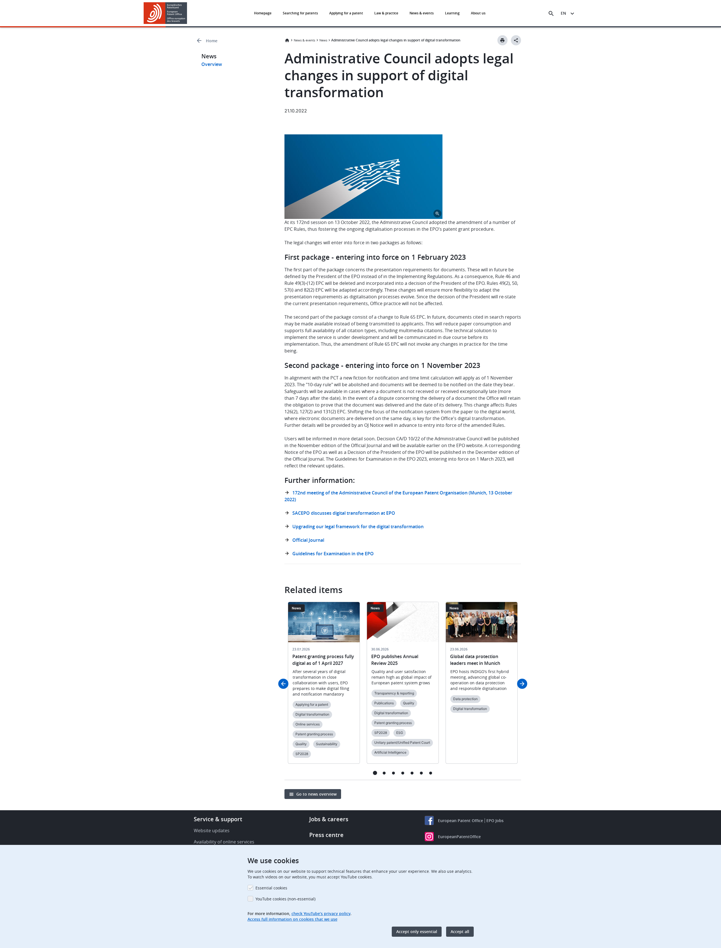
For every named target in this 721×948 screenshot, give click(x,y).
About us (478, 13)
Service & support (218, 819)
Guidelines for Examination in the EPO (333, 553)
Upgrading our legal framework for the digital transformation (358, 526)
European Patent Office (460, 820)
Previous (283, 684)
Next (522, 684)
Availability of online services (224, 842)
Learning (452, 13)
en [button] (563, 13)
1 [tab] (375, 773)
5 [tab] (412, 773)
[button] (188, 13)
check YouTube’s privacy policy (320, 913)
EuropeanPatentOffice (459, 836)
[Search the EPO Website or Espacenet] (551, 13)
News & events (422, 13)
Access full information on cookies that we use (292, 919)
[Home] (165, 13)
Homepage (263, 13)
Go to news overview (316, 794)
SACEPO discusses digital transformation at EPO (343, 513)
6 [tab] (421, 773)
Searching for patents (300, 13)
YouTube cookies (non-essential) (285, 899)
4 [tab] (402, 773)
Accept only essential (416, 931)
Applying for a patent (346, 13)
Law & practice (386, 13)
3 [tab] (393, 773)
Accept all (460, 931)
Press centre (326, 835)
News (323, 40)
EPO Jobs (495, 820)
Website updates (212, 830)
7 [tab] (430, 773)
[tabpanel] (323, 686)
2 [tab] (384, 773)
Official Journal (308, 540)
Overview (211, 64)
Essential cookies (271, 888)
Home (211, 40)
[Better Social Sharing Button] (516, 40)
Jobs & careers (328, 819)
